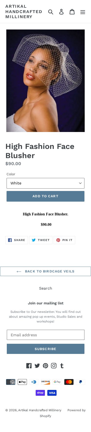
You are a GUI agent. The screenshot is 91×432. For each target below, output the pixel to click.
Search (45, 288)
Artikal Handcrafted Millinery (23, 11)
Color (11, 174)
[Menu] (82, 11)
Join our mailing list (45, 303)
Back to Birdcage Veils (49, 271)
